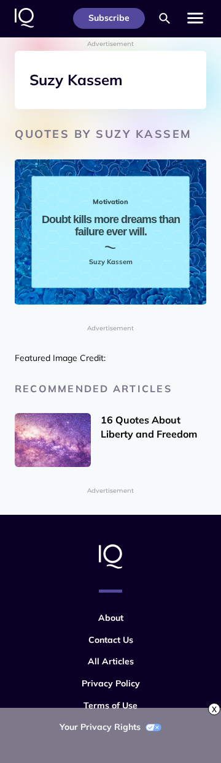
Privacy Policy (111, 683)
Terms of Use (110, 705)
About (110, 617)
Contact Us (110, 639)
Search (164, 18)
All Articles (111, 661)
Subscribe (109, 17)
